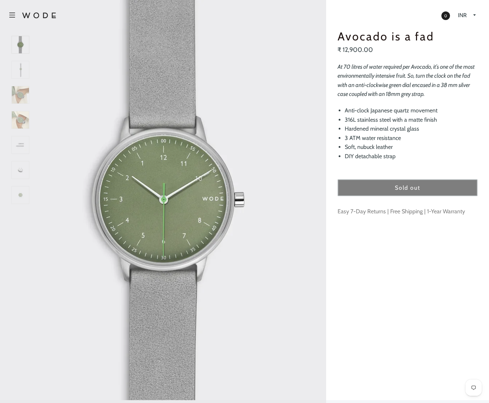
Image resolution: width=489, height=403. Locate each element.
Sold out (407, 187)
